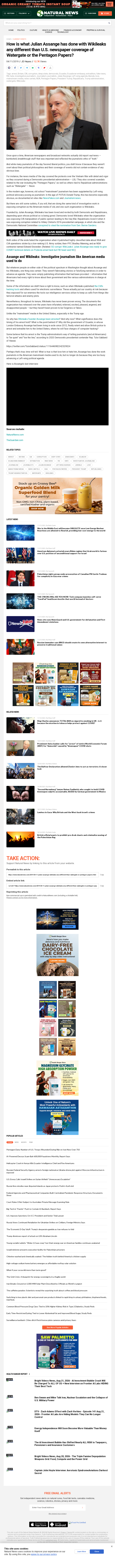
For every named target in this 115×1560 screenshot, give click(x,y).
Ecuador (62, 74)
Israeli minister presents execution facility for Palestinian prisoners (35, 1250)
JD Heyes (26, 61)
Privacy (63, 1532)
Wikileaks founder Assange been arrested (38, 319)
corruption (32, 74)
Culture (33, 30)
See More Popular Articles (57, 1327)
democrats (53, 74)
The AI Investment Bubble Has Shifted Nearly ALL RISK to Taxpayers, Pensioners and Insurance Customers (70, 1444)
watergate (11, 81)
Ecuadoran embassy (76, 74)
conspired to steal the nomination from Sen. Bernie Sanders (67, 225)
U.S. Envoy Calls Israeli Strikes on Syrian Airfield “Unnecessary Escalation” (38, 1179)
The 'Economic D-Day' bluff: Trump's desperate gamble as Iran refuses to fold (40, 1229)
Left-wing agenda (80, 76)
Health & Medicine (50, 30)
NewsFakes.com (51, 198)
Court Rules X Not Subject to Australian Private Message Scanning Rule (37, 1202)
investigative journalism (25, 76)
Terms (69, 1532)
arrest (14, 74)
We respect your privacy (57, 1514)
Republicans (78, 78)
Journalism (42, 76)
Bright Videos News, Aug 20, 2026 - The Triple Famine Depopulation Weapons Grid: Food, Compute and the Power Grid (70, 1457)
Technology (63, 32)
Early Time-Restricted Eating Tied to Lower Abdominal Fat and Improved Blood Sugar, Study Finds (49, 1313)
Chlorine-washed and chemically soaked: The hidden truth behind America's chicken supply (46, 1256)
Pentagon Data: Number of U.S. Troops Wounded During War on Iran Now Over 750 (43, 1149)
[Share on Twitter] (21, 67)
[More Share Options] (51, 67)
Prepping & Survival (96, 30)
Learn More (81, 1552)
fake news (101, 74)
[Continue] (82, 1507)
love (97, 76)
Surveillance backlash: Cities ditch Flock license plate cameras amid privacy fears (41, 1320)
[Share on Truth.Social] (39, 67)
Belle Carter (52, 525)
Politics (21, 30)
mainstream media (14, 78)
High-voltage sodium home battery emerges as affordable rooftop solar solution (41, 1263)
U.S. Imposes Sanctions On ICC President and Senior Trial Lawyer (35, 1215)
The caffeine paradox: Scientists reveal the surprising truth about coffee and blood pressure (46, 1290)
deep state (43, 74)
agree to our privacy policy (44, 1554)
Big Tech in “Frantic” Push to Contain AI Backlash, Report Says (33, 1209)
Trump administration (94, 78)
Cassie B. (51, 571)
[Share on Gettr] (45, 67)
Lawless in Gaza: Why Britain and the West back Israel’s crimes (66, 812)
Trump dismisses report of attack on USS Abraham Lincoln (31, 1236)
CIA (25, 74)
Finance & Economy (73, 30)
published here (51, 1540)
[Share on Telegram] (27, 67)
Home (11, 30)
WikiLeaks (21, 81)
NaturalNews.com (15, 434)
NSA (38, 78)
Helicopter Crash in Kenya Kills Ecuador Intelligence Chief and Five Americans (40, 1163)
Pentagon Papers (49, 78)
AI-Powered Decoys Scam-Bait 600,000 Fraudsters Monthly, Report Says (38, 1156)
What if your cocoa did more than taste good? (26, 1270)
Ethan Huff (51, 548)
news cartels (29, 78)
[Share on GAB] (33, 67)
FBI (7, 76)
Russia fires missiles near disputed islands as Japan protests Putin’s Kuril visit (40, 1186)
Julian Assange (64, 76)
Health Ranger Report (16, 1374)
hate (12, 76)
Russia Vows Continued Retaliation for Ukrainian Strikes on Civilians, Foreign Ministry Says (45, 1222)
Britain (21, 74)
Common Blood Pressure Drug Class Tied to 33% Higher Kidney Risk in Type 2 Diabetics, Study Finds (50, 1306)
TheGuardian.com (14, 440)
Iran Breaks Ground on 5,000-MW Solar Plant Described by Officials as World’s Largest (44, 1284)
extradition (91, 74)
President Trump (64, 78)
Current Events (19, 39)
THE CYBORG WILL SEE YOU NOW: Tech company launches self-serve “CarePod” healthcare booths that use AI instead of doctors (69, 598)
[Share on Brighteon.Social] (9, 67)
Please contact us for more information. (21, 898)
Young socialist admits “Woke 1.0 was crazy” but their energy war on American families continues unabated (53, 1243)
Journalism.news (72, 198)
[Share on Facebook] (15, 67)
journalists (52, 76)
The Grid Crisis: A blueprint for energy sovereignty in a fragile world (35, 1277)
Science (48, 32)
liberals (91, 76)
